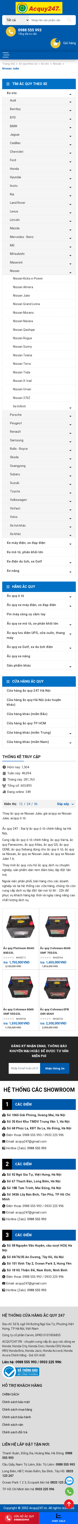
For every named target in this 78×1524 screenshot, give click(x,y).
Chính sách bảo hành (16, 1417)
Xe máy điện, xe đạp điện (26, 543)
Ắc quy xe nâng (18, 656)
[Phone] (69, 1491)
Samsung (16, 440)
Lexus (14, 211)
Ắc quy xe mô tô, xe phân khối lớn (32, 623)
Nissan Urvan (22, 389)
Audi (13, 100)
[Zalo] (69, 1480)
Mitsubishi (17, 254)
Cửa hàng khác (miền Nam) (28, 742)
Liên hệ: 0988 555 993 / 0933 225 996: (32, 1362)
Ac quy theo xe (28, 63)
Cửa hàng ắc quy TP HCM (26, 723)
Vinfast (15, 508)
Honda (14, 168)
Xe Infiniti (19, 406)
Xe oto (45, 63)
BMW (13, 126)
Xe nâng (13, 571)
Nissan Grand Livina (26, 304)
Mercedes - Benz (22, 237)
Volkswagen (18, 500)
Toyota (15, 491)
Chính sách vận (12, 1424)
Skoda (14, 457)
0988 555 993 (36, 1148)
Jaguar (15, 134)
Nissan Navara (23, 321)
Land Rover (17, 202)
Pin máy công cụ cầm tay (26, 614)
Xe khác (15, 534)
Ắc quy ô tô (15, 596)
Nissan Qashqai (24, 329)
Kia (12, 194)
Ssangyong (18, 466)
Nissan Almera (23, 287)
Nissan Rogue (22, 338)
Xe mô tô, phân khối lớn (25, 552)
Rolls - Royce (19, 448)
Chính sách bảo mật (16, 1402)
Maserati (16, 262)
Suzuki (14, 483)
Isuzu (14, 185)
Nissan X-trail (22, 381)
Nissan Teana (22, 355)
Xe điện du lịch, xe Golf (24, 561)
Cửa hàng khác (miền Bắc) (27, 714)
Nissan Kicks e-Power (28, 278)
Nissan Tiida (21, 372)
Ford (13, 160)
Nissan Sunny (22, 346)
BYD (13, 117)
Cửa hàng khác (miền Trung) (29, 733)
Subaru (15, 474)
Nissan (57, 63)
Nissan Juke (21, 295)
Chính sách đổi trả (14, 1432)
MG (12, 245)
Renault (15, 431)
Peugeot (16, 423)
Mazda (15, 228)
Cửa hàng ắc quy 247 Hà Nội (28, 691)
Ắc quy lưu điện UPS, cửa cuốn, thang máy (36, 635)
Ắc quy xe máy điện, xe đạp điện (31, 605)
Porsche (16, 414)
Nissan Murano (23, 312)
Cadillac (15, 143)
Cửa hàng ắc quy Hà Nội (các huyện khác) (34, 702)
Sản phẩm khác (19, 665)
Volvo (14, 517)
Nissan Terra (22, 363)
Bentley (15, 109)
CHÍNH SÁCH (10, 1394)
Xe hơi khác (18, 525)
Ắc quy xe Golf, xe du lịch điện (30, 647)
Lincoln (15, 220)
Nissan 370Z (21, 398)
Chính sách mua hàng (17, 1409)
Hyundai (15, 177)
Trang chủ (8, 63)
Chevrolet (16, 151)
